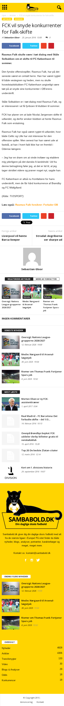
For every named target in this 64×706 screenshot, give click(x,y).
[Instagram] (32, 560)
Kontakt (40, 702)
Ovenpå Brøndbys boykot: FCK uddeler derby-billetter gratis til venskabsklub (39, 437)
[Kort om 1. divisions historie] (11, 472)
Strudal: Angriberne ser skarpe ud (49, 237)
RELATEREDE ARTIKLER (19, 279)
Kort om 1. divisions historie (36, 467)
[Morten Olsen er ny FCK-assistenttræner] (11, 404)
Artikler (7, 19)
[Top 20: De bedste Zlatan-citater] (11, 455)
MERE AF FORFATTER (46, 279)
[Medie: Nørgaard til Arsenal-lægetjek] (32, 291)
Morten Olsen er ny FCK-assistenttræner (34, 400)
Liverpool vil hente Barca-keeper (14, 237)
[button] (58, 8)
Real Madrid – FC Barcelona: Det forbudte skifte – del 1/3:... (39, 417)
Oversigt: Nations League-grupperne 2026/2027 (11, 304)
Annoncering (26, 702)
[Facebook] (25, 560)
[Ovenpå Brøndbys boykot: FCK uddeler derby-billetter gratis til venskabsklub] (11, 438)
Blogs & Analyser (11, 669)
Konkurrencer (8, 680)
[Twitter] (38, 560)
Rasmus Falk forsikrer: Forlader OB (36, 204)
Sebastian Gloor (12, 37)
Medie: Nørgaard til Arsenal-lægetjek (31, 304)
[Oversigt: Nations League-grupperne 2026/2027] (11, 291)
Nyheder (19, 19)
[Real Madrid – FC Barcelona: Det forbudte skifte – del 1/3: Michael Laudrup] (11, 421)
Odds (4, 675)
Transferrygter (9, 659)
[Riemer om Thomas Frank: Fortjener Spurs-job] (52, 291)
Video (5, 664)
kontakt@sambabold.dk (38, 553)
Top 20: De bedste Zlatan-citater (39, 450)
